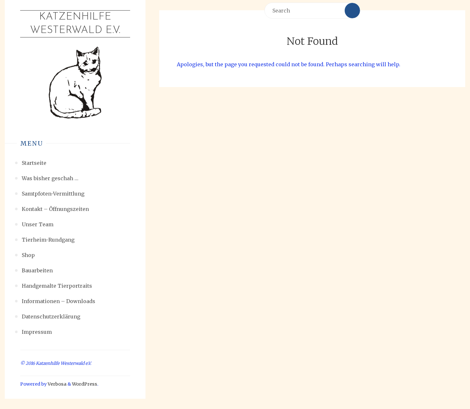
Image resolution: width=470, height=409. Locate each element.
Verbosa (57, 384)
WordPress (84, 384)
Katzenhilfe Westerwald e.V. (75, 24)
